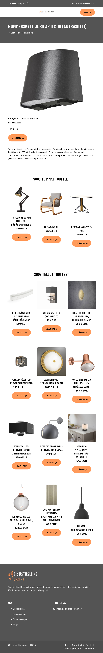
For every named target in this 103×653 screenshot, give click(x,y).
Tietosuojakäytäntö (73, 648)
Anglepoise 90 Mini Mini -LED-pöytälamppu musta (21, 221)
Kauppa (87, 12)
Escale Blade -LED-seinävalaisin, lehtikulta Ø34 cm (81, 316)
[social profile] (27, 3)
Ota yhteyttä (78, 645)
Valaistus (15, 32)
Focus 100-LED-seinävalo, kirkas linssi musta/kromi (21, 450)
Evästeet (90, 645)
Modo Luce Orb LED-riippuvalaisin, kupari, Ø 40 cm (21, 520)
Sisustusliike (19, 608)
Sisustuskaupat (20, 619)
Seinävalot (27, 32)
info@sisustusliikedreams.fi (83, 3)
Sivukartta (89, 648)
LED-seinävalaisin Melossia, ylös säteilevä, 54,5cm (21, 316)
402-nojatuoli (51, 227)
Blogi (15, 624)
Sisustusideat (19, 614)
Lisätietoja (18, 138)
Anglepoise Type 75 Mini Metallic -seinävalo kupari (81, 383)
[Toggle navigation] (11, 11)
